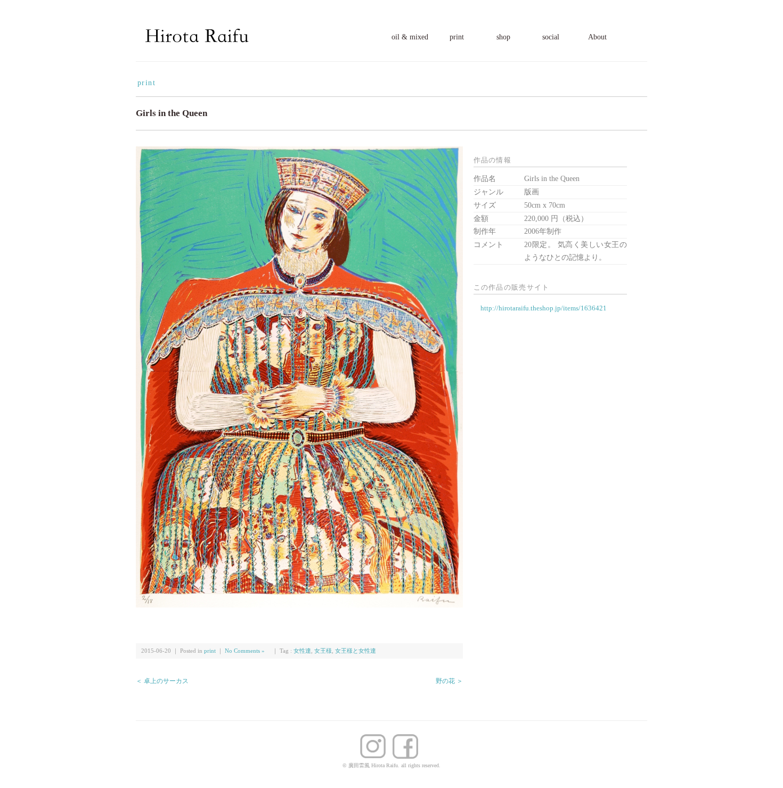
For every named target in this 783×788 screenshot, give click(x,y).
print (457, 37)
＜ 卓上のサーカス (162, 681)
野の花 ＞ (449, 681)
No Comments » (245, 651)
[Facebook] (375, 740)
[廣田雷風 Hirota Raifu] (197, 28)
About (597, 37)
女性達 (302, 651)
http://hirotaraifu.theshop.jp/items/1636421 (543, 308)
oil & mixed (409, 37)
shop (503, 37)
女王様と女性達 (355, 651)
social (550, 37)
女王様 (323, 651)
